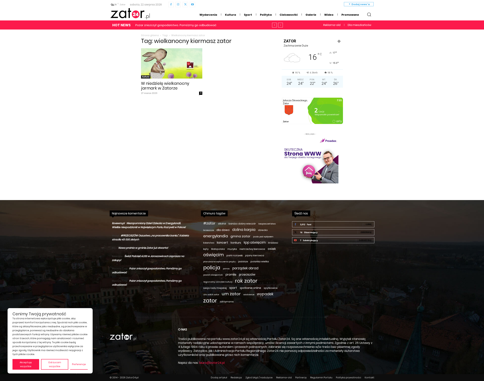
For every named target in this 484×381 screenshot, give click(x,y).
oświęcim (213, 255)
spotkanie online (250, 288)
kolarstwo (208, 242)
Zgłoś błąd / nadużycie (259, 377)
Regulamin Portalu (321, 377)
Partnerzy (301, 377)
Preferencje (79, 364)
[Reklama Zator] (310, 159)
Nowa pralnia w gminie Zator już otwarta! (143, 248)
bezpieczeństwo (267, 223)
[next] (280, 25)
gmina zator (240, 236)
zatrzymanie (226, 301)
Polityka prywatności (348, 377)
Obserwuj (366, 232)
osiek (272, 249)
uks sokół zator (211, 294)
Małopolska (218, 249)
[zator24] (130, 13)
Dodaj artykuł (219, 377)
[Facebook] (171, 4)
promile (231, 275)
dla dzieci (223, 230)
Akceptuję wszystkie (26, 364)
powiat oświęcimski (213, 274)
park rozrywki (234, 255)
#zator (209, 223)
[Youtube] (192, 4)
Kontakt (369, 377)
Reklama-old (284, 377)
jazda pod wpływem (263, 236)
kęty (206, 249)
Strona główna (150, 35)
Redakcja (236, 377)
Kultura (145, 76)
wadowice (248, 294)
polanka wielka (260, 261)
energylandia (215, 236)
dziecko (263, 230)
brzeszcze (208, 230)
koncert (222, 243)
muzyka (232, 249)
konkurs (236, 243)
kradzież (273, 242)
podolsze (243, 261)
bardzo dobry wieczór (242, 223)
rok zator (246, 281)
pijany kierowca (254, 255)
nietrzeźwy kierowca (252, 249)
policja (211, 268)
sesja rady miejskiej (215, 288)
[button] (369, 14)
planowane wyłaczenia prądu (219, 261)
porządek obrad (245, 268)
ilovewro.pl (118, 223)
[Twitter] (185, 4)
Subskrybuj (365, 240)
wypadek (265, 294)
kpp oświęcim (255, 243)
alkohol (222, 223)
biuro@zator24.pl (212, 363)
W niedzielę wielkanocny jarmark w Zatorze (165, 86)
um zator (231, 294)
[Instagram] (178, 4)
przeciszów (247, 275)
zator (210, 300)
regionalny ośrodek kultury (217, 281)
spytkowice (271, 288)
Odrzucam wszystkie (54, 364)
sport (233, 288)
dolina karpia (243, 230)
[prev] (274, 25)
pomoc (226, 268)
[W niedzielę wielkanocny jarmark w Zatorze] (171, 63)
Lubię (369, 224)
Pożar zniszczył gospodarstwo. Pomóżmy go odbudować (175, 25)
